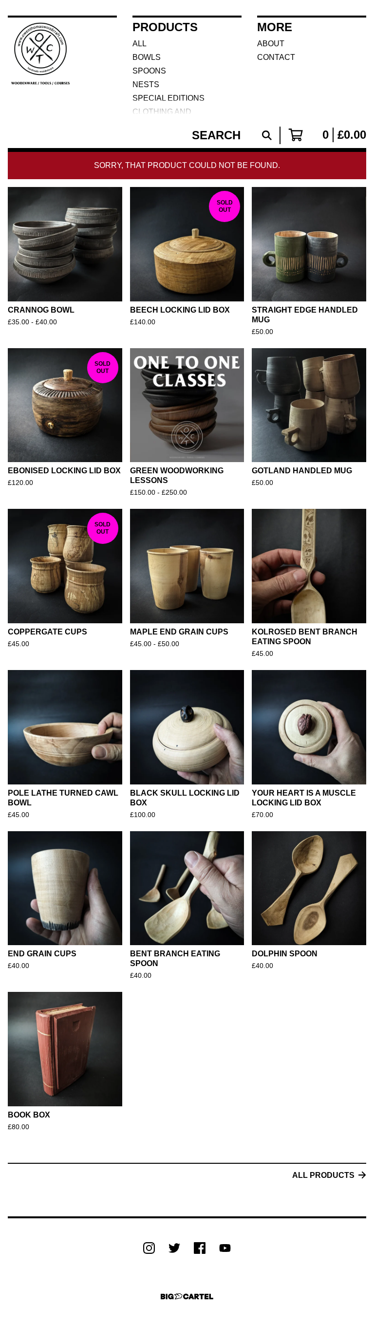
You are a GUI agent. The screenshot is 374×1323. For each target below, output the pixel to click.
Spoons (149, 71)
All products (323, 1175)
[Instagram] (149, 1248)
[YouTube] (225, 1248)
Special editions (168, 98)
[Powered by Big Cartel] (187, 1296)
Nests (145, 84)
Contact (276, 57)
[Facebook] (199, 1248)
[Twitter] (174, 1248)
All (139, 43)
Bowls (146, 57)
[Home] (40, 65)
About (270, 43)
